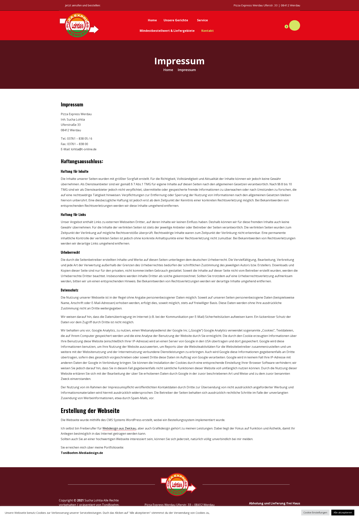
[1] (283, 25)
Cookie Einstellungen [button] (315, 512)
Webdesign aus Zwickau (119, 428)
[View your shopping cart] (294, 25)
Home (168, 69)
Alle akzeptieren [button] (343, 512)
